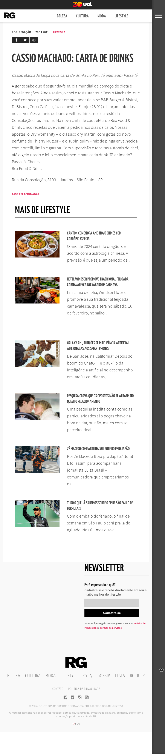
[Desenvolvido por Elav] (76, 725)
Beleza (62, 16)
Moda (102, 16)
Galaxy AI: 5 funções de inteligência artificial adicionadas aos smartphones (98, 346)
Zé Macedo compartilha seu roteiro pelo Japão (98, 449)
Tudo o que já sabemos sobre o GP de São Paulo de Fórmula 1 (100, 506)
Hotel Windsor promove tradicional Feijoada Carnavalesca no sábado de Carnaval (97, 282)
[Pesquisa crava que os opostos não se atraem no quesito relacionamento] (37, 419)
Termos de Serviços (111, 627)
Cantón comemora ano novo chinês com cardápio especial (94, 236)
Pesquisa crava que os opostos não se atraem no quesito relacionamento (100, 399)
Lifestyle (121, 16)
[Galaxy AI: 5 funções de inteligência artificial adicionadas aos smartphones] (37, 366)
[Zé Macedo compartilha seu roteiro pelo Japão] (37, 471)
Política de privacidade (84, 689)
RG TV (87, 675)
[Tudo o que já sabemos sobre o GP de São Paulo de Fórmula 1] (37, 526)
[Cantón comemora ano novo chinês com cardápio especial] (37, 256)
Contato (57, 689)
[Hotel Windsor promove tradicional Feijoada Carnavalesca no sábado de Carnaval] (37, 302)
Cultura (82, 16)
